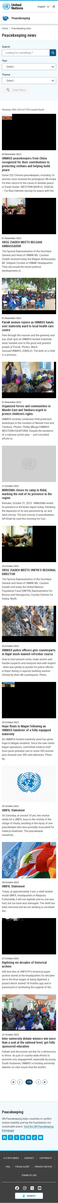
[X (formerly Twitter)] (32, 1188)
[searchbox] (27, 67)
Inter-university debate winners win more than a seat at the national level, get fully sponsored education (29, 1042)
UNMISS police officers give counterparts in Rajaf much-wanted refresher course (28, 652)
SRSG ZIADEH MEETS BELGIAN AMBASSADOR (22, 244)
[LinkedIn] (22, 1137)
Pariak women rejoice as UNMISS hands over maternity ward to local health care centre (28, 326)
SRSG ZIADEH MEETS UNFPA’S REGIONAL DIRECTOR (29, 572)
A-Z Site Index (11, 1158)
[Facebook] (4, 1137)
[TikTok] (34, 1137)
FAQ (8, 1166)
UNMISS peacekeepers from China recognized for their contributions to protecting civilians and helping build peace (26, 164)
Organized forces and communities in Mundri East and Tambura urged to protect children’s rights (26, 410)
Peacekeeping (21, 18)
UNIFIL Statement (13, 810)
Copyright (45, 1158)
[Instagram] (10, 1137)
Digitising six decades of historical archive (24, 964)
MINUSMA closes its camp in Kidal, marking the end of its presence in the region (27, 494)
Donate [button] (31, 1195)
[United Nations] (13, 6)
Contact (29, 1158)
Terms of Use (29, 1175)
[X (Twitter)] (16, 1137)
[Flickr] (28, 1137)
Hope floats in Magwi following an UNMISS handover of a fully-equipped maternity (26, 730)
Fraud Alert (22, 1166)
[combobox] (29, 66)
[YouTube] (40, 1137)
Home (5, 28)
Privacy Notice (43, 1166)
